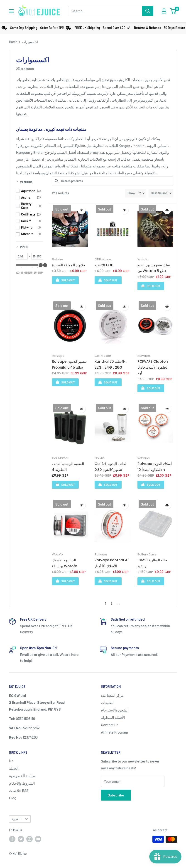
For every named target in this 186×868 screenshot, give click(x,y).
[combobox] (105, 11)
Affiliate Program (114, 732)
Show (131, 193)
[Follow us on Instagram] (29, 839)
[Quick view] (82, 210)
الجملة (14, 768)
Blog (12, 798)
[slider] (45, 265)
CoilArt (99, 458)
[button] (161, 193)
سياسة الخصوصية (22, 775)
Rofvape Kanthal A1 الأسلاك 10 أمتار (111, 563)
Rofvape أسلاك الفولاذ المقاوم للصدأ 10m (154, 466)
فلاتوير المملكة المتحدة (68, 265)
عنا (11, 761)
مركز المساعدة (112, 695)
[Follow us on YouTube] (38, 839)
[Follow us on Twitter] (21, 839)
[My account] (164, 10)
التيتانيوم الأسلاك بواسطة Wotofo (64, 563)
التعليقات (108, 702)
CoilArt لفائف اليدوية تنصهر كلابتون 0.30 (110, 466)
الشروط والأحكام (22, 783)
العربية (16, 819)
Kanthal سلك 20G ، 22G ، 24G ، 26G (111, 364)
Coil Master (103, 356)
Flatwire (57, 259)
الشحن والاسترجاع (114, 710)
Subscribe (116, 795)
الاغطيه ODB (104, 265)
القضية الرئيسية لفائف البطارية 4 (68, 466)
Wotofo (142, 259)
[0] (173, 11)
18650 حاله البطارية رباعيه (152, 563)
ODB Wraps (103, 259)
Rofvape (58, 356)
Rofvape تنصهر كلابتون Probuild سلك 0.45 (69, 364)
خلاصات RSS (18, 790)
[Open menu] (11, 11)
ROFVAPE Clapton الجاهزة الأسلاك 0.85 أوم (152, 367)
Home (13, 42)
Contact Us (109, 724)
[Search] (147, 11)
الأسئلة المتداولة (113, 717)
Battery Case (147, 554)
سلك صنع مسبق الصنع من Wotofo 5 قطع (153, 268)
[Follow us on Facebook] (12, 839)
